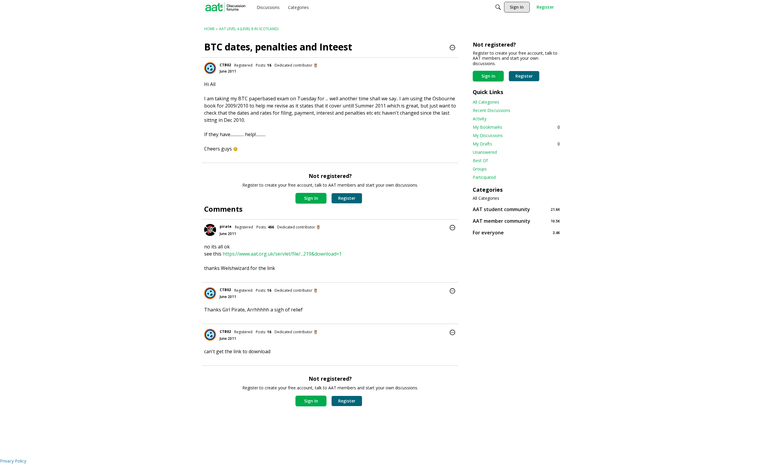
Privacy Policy (13, 461)
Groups (480, 169)
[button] (452, 48)
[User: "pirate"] (210, 230)
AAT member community (516, 221)
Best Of (480, 160)
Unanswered (485, 152)
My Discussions (488, 135)
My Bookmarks (516, 127)
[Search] (498, 7)
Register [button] (346, 198)
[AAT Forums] (225, 7)
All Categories (486, 102)
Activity (479, 119)
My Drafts (516, 144)
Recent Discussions (491, 110)
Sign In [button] (311, 198)
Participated (484, 177)
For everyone (516, 232)
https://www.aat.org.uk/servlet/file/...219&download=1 (282, 254)
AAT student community (516, 209)
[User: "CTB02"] (210, 68)
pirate (226, 226)
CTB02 (225, 64)
